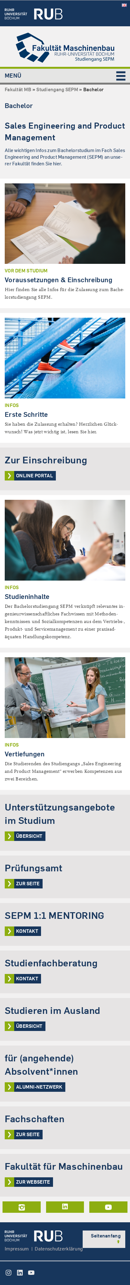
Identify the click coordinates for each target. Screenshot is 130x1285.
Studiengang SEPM (57, 89)
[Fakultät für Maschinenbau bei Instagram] (22, 1207)
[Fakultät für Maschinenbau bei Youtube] (108, 1207)
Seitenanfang (106, 1236)
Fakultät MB (18, 89)
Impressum (17, 1249)
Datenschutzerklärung (59, 1249)
